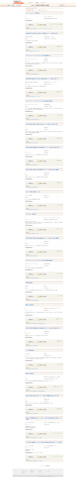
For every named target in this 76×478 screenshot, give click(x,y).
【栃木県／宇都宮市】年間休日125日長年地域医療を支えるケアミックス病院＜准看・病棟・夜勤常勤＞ (42, 169)
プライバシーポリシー (25, 471)
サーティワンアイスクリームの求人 (46, 28)
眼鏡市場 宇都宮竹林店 (30, 373)
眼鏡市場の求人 (43, 323)
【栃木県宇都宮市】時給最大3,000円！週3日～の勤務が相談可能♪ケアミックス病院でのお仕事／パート (42, 78)
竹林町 (32, 28)
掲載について (32, 470)
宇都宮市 (29, 28)
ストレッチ (49, 471)
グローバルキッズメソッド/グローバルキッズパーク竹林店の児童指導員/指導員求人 (39, 260)
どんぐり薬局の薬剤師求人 (30, 350)
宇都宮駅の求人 (36, 142)
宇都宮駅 (35, 28)
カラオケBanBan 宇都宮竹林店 (31, 214)
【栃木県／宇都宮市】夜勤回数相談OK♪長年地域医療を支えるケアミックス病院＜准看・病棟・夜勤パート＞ (43, 328)
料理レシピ (40, 472)
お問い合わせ (32, 471)
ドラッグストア (37, 96)
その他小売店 (38, 323)
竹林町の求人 (33, 96)
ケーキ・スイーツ (39, 28)
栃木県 (27, 28)
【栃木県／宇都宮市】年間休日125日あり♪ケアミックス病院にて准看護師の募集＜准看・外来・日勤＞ (42, 395)
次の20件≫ (48, 465)
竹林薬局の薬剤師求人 (29, 282)
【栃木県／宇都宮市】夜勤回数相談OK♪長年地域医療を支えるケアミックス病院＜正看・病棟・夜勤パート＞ (43, 147)
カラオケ (38, 233)
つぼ (48, 470)
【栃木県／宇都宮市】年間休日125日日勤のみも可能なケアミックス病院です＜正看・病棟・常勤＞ (42, 124)
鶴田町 (32, 209)
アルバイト (40, 471)
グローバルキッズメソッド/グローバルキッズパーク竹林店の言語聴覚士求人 (38, 55)
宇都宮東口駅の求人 (36, 119)
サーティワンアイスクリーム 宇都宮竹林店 (33, 13)
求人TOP (24, 470)
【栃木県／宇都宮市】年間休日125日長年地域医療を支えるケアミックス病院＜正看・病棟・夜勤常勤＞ (42, 238)
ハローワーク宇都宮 (39, 437)
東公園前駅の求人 (36, 209)
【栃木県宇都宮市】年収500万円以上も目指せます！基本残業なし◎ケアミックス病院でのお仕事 (41, 33)
